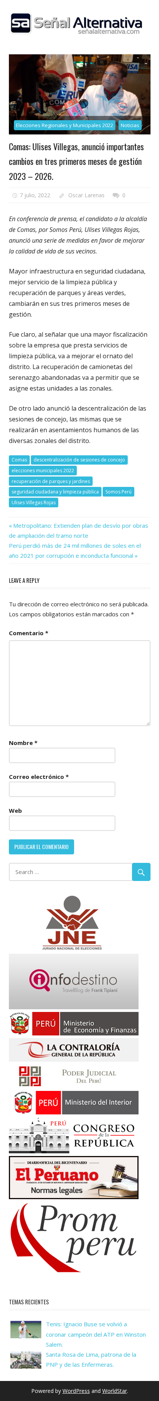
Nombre (23, 743)
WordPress (76, 1390)
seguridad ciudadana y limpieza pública (55, 491)
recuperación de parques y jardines (51, 481)
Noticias (130, 125)
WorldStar (114, 1390)
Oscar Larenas (86, 195)
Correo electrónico (39, 776)
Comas (19, 459)
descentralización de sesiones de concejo (79, 459)
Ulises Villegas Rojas (34, 502)
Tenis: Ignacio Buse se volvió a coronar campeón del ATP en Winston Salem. (96, 1334)
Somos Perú (118, 491)
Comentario (28, 633)
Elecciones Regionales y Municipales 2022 (64, 125)
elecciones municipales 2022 (43, 470)
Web (15, 810)
